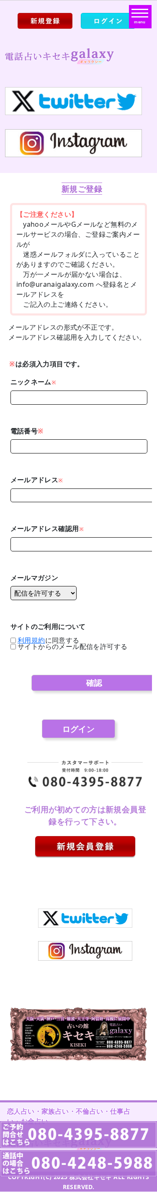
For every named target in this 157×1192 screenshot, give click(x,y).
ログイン (78, 728)
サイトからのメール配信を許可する (72, 646)
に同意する (49, 640)
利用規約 (31, 640)
